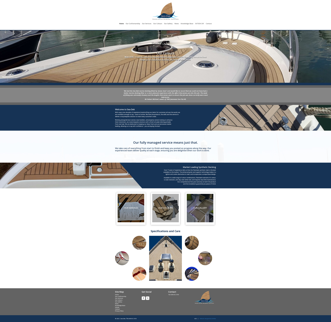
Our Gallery (168, 24)
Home (121, 24)
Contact (209, 24)
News (176, 24)
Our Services (146, 24)
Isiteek (117, 307)
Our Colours (157, 24)
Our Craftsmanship (133, 24)
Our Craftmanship (120, 296)
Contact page (178, 61)
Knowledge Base (187, 24)
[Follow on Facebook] (143, 298)
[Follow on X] (147, 298)
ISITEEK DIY (199, 24)
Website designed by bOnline (208, 318)
